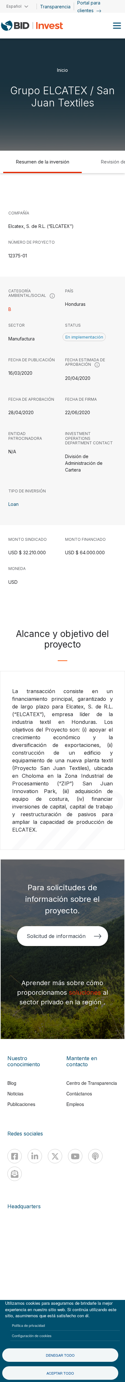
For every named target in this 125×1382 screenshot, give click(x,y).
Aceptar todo (60, 1373)
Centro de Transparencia (91, 1083)
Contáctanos (79, 1093)
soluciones (86, 992)
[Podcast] (95, 1156)
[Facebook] (14, 1156)
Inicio (62, 69)
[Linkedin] (35, 1156)
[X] (55, 1156)
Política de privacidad (28, 1325)
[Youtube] (75, 1156)
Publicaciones (21, 1104)
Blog (11, 1083)
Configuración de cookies (32, 1335)
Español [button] (13, 6)
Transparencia (55, 6)
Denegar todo (60, 1355)
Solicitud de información (56, 936)
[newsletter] (14, 1174)
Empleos (75, 1104)
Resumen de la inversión (42, 162)
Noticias (15, 1093)
